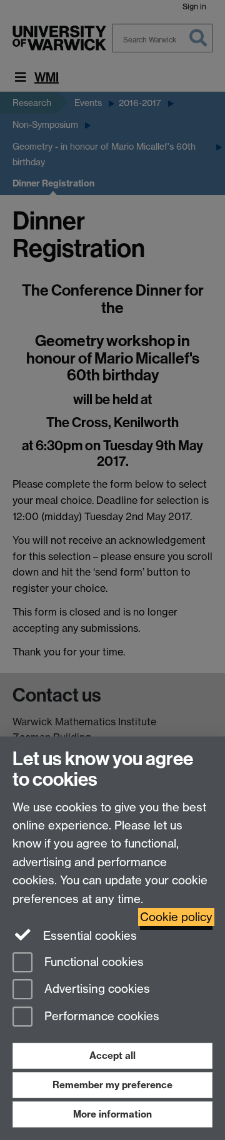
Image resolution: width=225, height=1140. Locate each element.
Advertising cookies (95, 989)
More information (112, 1114)
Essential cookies (88, 936)
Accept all (112, 1055)
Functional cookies (92, 962)
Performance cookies (100, 1017)
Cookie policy (176, 917)
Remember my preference (112, 1085)
